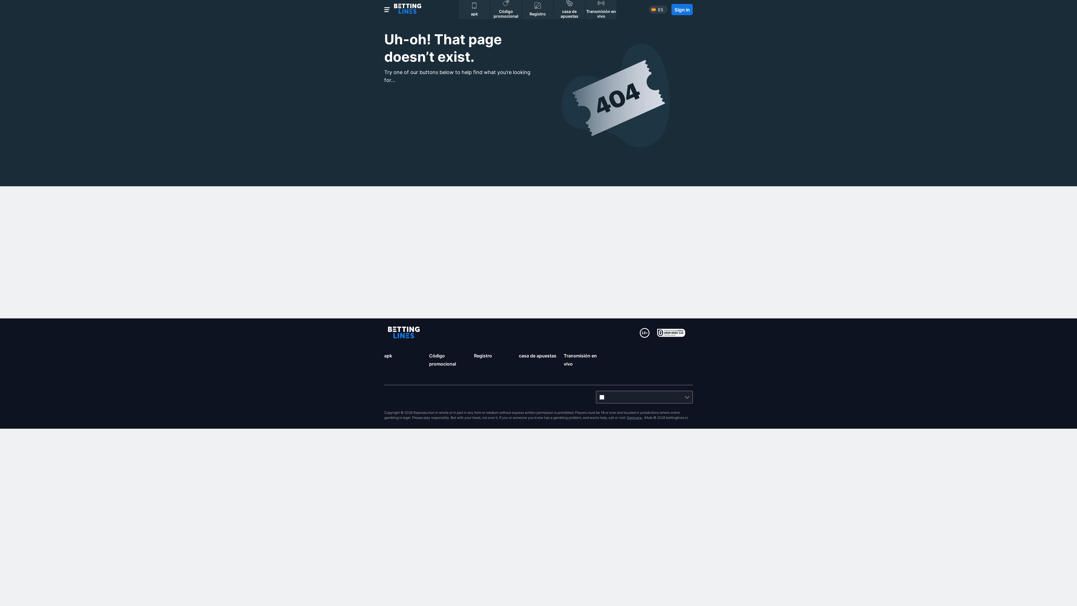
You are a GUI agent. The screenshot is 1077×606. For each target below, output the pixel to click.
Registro (483, 356)
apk (388, 356)
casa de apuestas (537, 356)
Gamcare (635, 418)
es (660, 9)
